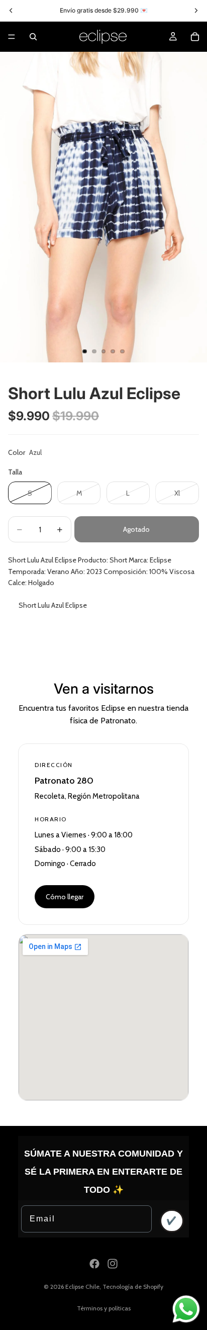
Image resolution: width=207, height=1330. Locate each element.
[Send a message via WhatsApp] (186, 1309)
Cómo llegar (64, 896)
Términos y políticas (104, 1308)
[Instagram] (113, 1264)
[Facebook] (94, 1264)
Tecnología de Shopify (132, 1286)
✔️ (171, 1220)
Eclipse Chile (82, 1286)
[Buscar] (33, 37)
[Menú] (11, 36)
